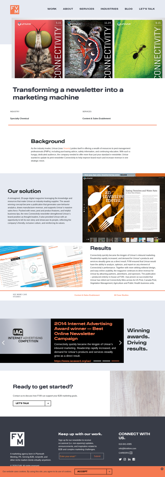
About (68, 8)
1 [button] (94, 362)
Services (87, 8)
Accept (82, 471)
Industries (109, 8)
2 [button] (103, 362)
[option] (62, 341)
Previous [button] (1, 341)
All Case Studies (121, 295)
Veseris (66, 148)
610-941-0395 (125, 444)
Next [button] (118, 341)
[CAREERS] (130, 453)
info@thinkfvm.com (127, 448)
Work (52, 8)
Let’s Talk (147, 8)
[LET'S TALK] (48, 404)
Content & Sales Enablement (87, 295)
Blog (129, 8)
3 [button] (113, 362)
